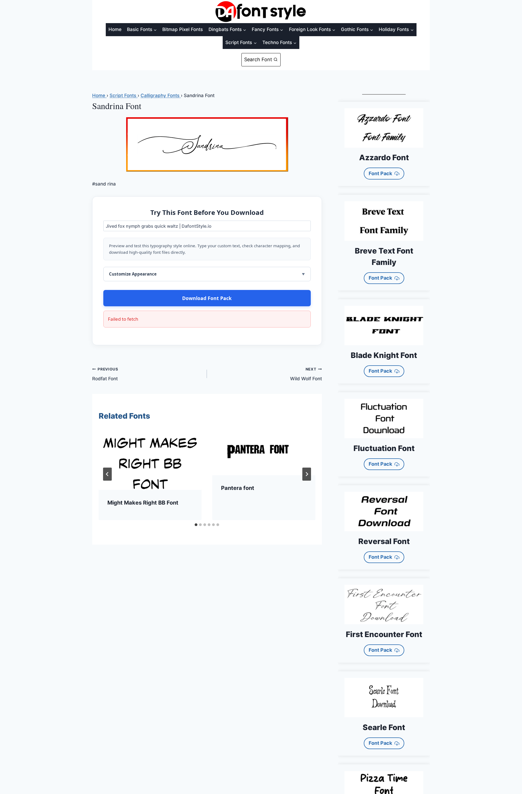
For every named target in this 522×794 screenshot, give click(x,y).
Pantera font (237, 488)
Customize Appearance (133, 274)
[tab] (196, 524)
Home (115, 29)
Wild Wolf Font (306, 374)
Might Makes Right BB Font (142, 502)
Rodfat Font (105, 374)
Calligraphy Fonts (161, 95)
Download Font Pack (207, 298)
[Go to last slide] (107, 474)
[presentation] (150, 459)
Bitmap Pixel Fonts (182, 29)
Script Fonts (124, 95)
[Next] (306, 474)
